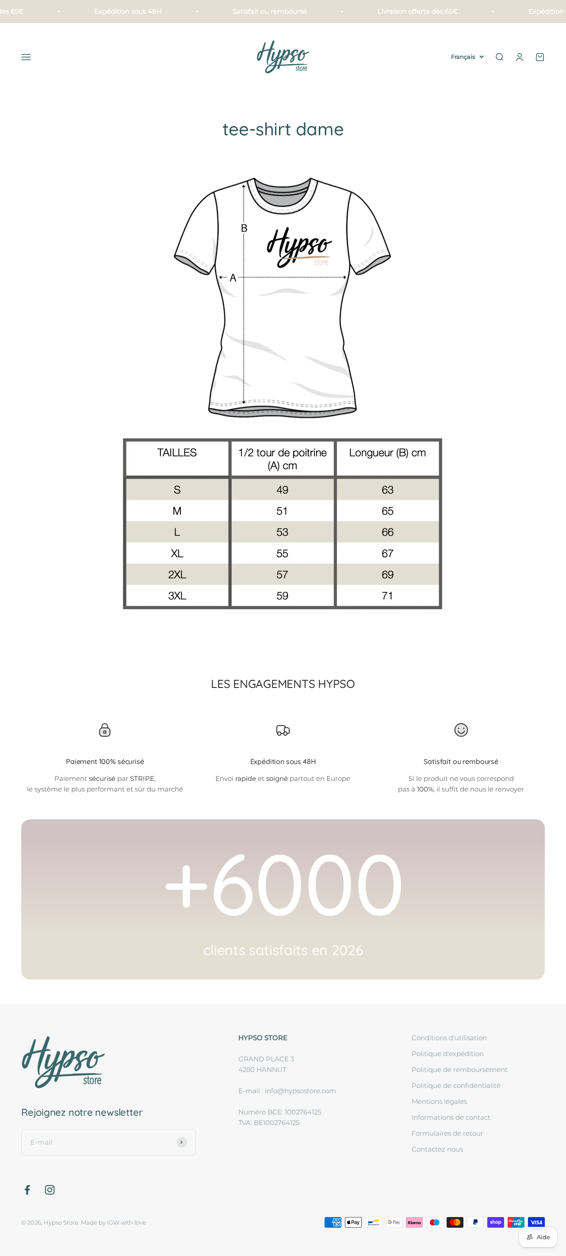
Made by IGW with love (113, 1222)
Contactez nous (437, 1149)
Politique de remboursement (460, 1069)
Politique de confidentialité (456, 1085)
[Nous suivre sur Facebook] (27, 1190)
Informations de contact (451, 1117)
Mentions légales (439, 1101)
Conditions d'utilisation (449, 1037)
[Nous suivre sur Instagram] (50, 1190)
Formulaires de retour (447, 1133)
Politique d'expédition (448, 1053)
